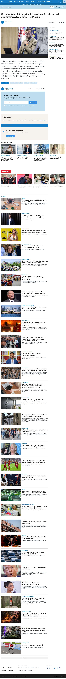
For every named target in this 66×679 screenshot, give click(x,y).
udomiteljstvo (33, 82)
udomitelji (27, 82)
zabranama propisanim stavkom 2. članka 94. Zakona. (23, 121)
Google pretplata (5, 82)
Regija (27, 4)
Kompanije (21, 1)
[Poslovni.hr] (2, 1)
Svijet (37, 4)
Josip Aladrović (14, 82)
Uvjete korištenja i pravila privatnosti (27, 105)
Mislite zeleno (41, 4)
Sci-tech (27, 1)
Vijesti (10, 1)
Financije (16, 1)
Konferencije (40, 1)
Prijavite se (33, 102)
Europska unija (32, 4)
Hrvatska (23, 4)
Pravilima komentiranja (42, 120)
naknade (20, 82)
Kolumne (33, 1)
